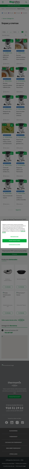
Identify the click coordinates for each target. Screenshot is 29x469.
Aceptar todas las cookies (14, 240)
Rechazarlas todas (14, 236)
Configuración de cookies (14, 244)
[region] (14, 234)
